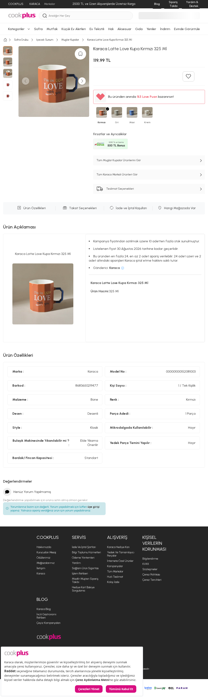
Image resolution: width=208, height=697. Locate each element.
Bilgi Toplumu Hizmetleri (86, 552)
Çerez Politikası (151, 574)
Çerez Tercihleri (151, 580)
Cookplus (48, 537)
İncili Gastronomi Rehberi (46, 616)
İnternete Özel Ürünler (120, 561)
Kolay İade (113, 582)
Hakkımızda (44, 547)
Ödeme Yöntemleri (83, 557)
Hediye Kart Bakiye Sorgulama (83, 589)
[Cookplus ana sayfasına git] (49, 637)
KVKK (145, 564)
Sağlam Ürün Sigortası (85, 568)
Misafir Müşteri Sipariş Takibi (85, 580)
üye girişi (94, 507)
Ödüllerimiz (43, 557)
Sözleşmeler (149, 569)
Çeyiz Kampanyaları (49, 623)
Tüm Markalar (115, 571)
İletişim (41, 568)
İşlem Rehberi (80, 573)
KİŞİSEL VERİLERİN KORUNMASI (154, 543)
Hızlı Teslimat (115, 576)
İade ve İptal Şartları (84, 547)
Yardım (76, 563)
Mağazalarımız (46, 563)
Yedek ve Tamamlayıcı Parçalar (120, 554)
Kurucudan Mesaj (46, 552)
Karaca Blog (44, 609)
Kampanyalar (115, 566)
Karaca (41, 573)
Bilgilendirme (150, 558)
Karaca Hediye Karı (118, 547)
